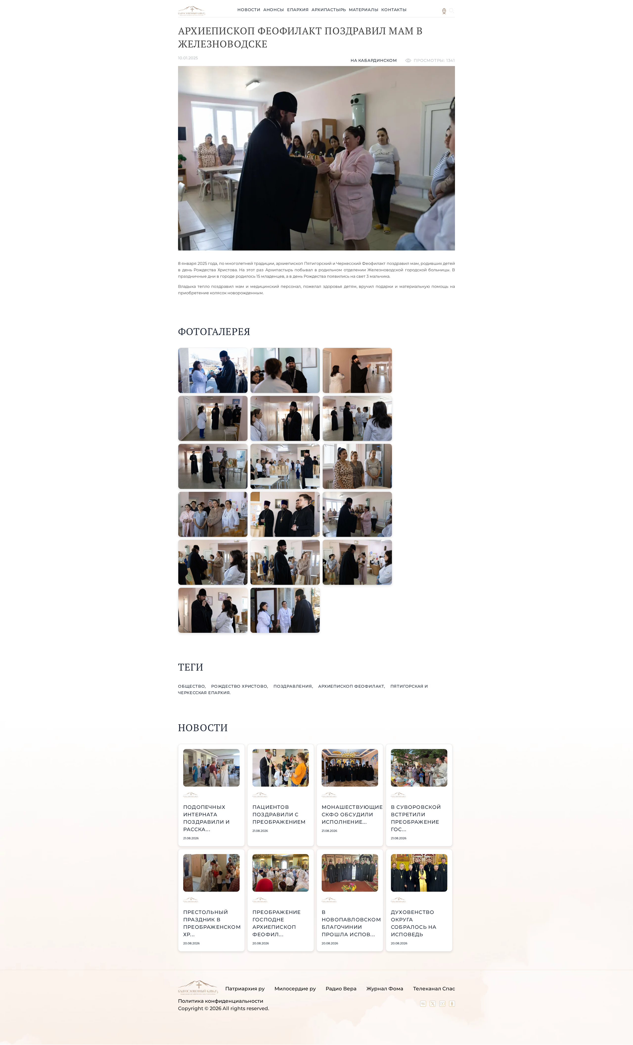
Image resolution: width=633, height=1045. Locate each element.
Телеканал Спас (434, 989)
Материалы (363, 9)
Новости (248, 9)
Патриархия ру (245, 989)
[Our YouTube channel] (443, 1005)
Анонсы (273, 9)
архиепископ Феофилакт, (352, 686)
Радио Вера (341, 989)
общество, (192, 686)
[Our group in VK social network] (423, 1005)
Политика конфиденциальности (220, 1001)
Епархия (298, 9)
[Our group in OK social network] (452, 1005)
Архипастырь (329, 9)
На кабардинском (374, 60)
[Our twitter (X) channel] (433, 1005)
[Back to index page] (191, 14)
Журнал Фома (384, 989)
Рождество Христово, (240, 686)
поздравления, (293, 686)
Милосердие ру (295, 989)
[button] (213, 370)
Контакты (394, 9)
